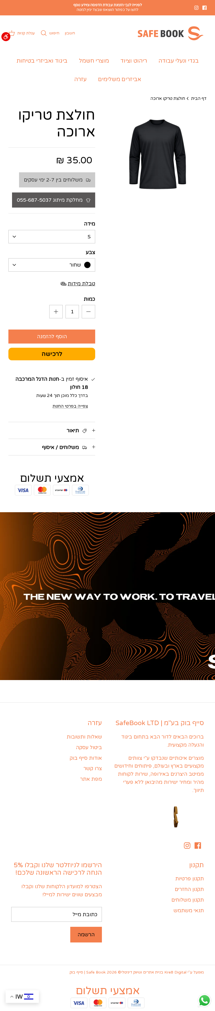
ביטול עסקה (89, 747)
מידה (89, 224)
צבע (90, 252)
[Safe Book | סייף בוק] (169, 33)
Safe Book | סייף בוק (88, 972)
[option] (157, 156)
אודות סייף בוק (86, 758)
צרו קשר (92, 768)
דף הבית (199, 98)
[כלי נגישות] (5, 36)
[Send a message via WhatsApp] (204, 1000)
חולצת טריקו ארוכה (167, 98)
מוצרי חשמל (94, 61)
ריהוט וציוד (133, 61)
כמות (89, 299)
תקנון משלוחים (187, 900)
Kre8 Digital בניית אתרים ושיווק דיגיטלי (153, 972)
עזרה (80, 79)
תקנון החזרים (189, 889)
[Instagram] (196, 8)
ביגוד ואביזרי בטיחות (42, 61)
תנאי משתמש (189, 910)
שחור (75, 265)
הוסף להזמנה (52, 336)
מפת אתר (91, 779)
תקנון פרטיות (189, 879)
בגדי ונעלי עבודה (178, 61)
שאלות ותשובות (84, 737)
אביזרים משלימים (119, 79)
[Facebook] (204, 8)
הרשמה (86, 935)
